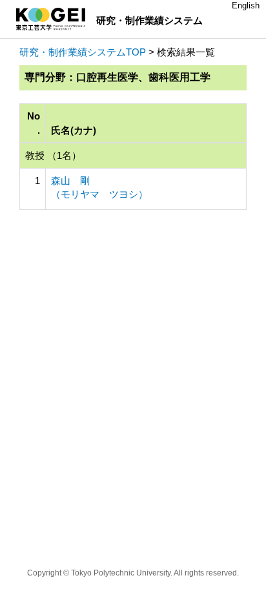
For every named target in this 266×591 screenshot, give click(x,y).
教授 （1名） (53, 155)
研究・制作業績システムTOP (82, 52)
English (246, 5)
